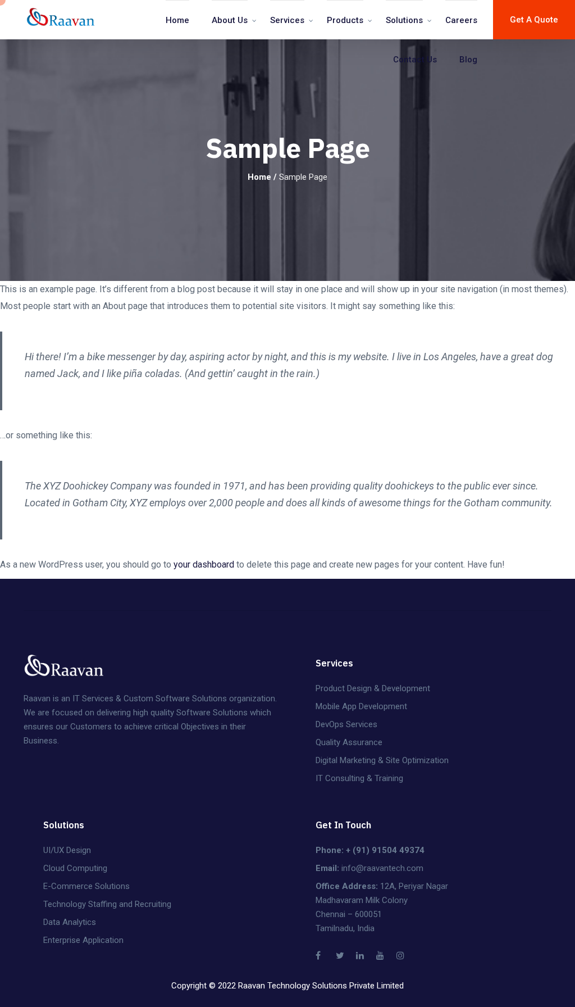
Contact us (415, 60)
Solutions (404, 20)
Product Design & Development (373, 688)
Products (345, 20)
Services (287, 20)
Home (177, 20)
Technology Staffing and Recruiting (107, 904)
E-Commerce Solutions (86, 886)
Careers (461, 20)
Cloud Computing (75, 868)
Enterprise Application (83, 940)
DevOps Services (346, 724)
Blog (468, 60)
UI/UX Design (67, 850)
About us (230, 20)
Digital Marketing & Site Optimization (382, 760)
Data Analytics (69, 922)
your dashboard (204, 564)
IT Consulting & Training (359, 778)
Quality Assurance (349, 742)
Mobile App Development (361, 706)
